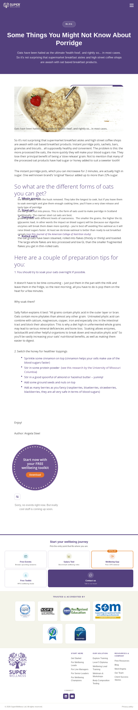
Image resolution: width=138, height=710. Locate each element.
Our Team (119, 673)
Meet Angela (120, 669)
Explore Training (100, 658)
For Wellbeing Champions (77, 679)
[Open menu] (131, 5)
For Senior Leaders (80, 673)
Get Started (76, 658)
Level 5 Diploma (100, 662)
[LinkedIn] (65, 696)
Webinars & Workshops (98, 675)
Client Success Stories (121, 678)
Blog (117, 665)
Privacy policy (127, 707)
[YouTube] (72, 696)
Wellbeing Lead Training (100, 668)
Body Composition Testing (101, 682)
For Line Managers (79, 669)
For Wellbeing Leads (77, 664)
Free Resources (122, 661)
